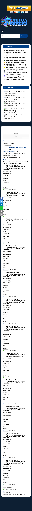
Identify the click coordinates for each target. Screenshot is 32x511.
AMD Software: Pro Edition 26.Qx (13, 71)
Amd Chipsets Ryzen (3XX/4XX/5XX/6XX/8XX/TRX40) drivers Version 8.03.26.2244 (15, 435)
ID (9, 162)
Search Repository (10, 489)
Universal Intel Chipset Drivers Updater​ (15, 62)
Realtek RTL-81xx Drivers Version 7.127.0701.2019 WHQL (14, 110)
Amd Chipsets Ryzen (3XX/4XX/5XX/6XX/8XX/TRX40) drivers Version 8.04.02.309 (15, 462)
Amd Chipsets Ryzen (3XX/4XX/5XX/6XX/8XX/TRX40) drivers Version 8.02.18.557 (15, 354)
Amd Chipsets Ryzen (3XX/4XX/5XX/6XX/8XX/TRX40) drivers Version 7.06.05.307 (15, 247)
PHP (24, 495)
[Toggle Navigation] (2, 31)
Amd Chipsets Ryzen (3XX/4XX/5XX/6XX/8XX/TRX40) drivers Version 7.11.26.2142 (15, 301)
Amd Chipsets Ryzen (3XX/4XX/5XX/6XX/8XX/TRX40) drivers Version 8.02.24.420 (15, 381)
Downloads (19, 162)
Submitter (9, 164)
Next (9, 487)
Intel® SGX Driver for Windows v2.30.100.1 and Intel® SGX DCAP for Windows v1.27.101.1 (15, 54)
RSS (17, 151)
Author (15, 164)
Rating (19, 164)
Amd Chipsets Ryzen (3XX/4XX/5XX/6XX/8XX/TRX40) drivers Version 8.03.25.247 (15, 408)
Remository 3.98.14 (7, 495)
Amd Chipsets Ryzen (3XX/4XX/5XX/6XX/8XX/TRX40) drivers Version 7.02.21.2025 (15, 193)
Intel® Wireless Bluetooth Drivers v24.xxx (16, 60)
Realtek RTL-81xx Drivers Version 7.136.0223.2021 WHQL (14, 92)
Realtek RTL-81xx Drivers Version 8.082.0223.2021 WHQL (14, 104)
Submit (7, 492)
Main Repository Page (11, 141)
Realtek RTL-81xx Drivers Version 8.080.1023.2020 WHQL (14, 98)
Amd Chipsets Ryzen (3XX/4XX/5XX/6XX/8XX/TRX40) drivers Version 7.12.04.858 (15, 327)
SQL (26, 495)
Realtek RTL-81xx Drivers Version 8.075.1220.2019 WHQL (14, 116)
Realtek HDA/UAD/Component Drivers (15, 50)
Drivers (21, 141)
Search (25, 36)
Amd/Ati (5, 143)
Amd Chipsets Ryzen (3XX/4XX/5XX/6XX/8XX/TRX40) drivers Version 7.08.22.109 (15, 274)
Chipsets (11, 143)
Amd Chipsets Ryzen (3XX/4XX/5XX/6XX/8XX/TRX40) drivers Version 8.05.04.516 (15, 167)
